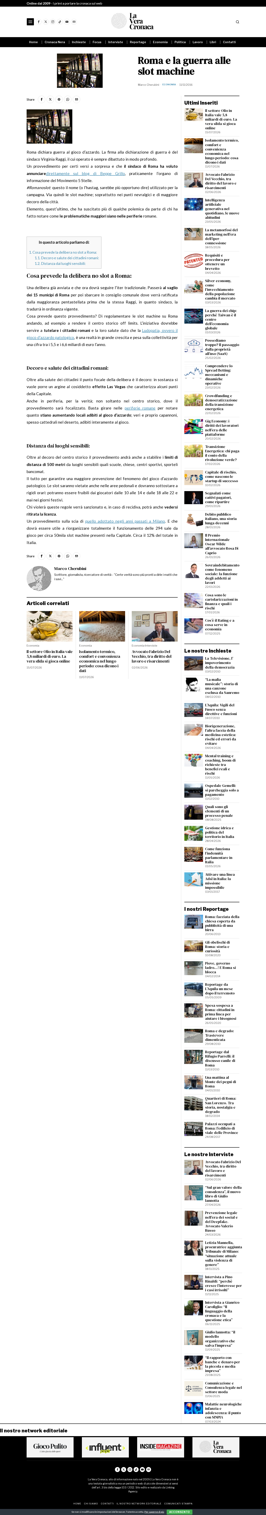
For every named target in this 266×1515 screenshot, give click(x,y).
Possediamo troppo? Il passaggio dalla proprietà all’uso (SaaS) (222, 347)
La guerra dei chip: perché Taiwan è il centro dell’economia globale (221, 320)
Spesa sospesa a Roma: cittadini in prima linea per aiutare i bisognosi (220, 1012)
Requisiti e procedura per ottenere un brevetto (217, 262)
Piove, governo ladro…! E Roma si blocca (220, 967)
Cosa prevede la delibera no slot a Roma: (63, 252)
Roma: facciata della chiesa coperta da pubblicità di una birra (222, 923)
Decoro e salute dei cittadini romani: (66, 258)
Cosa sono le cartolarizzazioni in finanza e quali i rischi (221, 601)
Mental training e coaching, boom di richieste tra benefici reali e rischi (220, 765)
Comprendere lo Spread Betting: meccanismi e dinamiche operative (219, 375)
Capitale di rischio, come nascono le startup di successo (221, 476)
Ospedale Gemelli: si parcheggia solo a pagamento (222, 790)
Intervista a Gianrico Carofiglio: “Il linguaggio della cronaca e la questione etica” (222, 1311)
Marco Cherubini (148, 84)
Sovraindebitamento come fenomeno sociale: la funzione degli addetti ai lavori (222, 574)
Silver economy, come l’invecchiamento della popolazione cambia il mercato (220, 290)
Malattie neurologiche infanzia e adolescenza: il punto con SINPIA (223, 1411)
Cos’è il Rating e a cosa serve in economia (219, 624)
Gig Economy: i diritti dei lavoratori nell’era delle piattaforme (222, 428)
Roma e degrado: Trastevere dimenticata (219, 1035)
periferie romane (140, 408)
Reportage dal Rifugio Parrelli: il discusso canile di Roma (220, 1058)
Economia (169, 84)
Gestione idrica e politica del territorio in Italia (219, 832)
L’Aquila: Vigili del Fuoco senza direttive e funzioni (221, 709)
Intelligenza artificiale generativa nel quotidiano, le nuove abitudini (222, 209)
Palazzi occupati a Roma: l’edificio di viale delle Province (221, 1128)
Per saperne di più (154, 1511)
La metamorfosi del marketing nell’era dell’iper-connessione (221, 236)
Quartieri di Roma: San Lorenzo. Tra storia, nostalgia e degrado (220, 1105)
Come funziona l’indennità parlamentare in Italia (218, 855)
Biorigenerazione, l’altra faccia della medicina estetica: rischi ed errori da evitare (220, 735)
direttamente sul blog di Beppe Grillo (85, 173)
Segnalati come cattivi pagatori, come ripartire (218, 497)
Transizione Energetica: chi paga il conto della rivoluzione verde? (222, 453)
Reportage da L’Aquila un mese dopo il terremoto (220, 988)
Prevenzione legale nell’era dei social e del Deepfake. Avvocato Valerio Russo (221, 1222)
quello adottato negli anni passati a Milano (125, 521)
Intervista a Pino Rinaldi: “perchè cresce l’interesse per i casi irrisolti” (223, 1283)
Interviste (151, 645)
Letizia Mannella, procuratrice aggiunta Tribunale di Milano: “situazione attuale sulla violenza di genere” (223, 1254)
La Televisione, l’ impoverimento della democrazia (220, 662)
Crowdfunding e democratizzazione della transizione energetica (221, 402)
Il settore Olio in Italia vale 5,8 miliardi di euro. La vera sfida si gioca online (50, 656)
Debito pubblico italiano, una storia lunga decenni (221, 518)
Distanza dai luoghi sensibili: (60, 263)
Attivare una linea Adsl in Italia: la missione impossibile (220, 881)
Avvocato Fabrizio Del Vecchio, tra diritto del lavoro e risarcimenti (151, 656)
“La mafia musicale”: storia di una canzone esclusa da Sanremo (222, 686)
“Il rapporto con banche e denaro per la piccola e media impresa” (222, 1364)
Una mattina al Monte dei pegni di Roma (220, 1081)
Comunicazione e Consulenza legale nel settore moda (223, 1387)
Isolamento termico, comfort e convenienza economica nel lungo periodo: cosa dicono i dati (99, 661)
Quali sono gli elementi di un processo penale (219, 811)
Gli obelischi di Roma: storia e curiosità (217, 946)
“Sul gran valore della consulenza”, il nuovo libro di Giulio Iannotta (223, 1194)
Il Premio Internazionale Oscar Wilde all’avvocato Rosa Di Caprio (221, 544)
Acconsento (179, 1512)
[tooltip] (39, 22)
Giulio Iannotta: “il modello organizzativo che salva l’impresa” (220, 1338)
